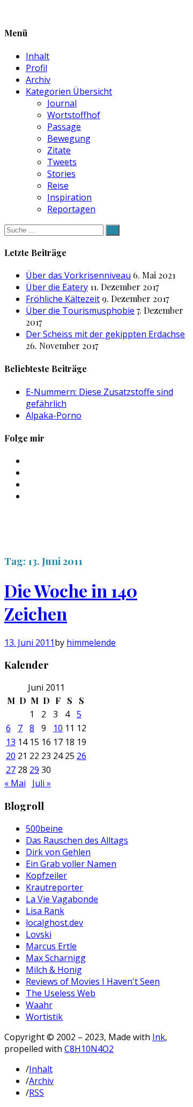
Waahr (39, 1005)
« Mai (15, 783)
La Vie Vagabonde (62, 899)
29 (34, 770)
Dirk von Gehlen (58, 852)
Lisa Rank (45, 911)
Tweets (62, 162)
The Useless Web (60, 993)
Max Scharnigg (56, 958)
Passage (64, 127)
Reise (58, 185)
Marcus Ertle (51, 946)
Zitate (59, 150)
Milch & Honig (54, 970)
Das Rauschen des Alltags (77, 840)
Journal (62, 103)
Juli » (41, 783)
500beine (44, 828)
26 (81, 756)
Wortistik (44, 1017)
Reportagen (71, 209)
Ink (158, 1037)
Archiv (38, 80)
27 (11, 770)
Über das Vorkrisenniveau (78, 275)
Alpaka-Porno (53, 415)
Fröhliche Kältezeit (63, 299)
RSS (36, 1092)
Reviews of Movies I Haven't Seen (93, 981)
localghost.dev (54, 922)
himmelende (91, 642)
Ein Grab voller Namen (71, 864)
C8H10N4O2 (89, 1049)
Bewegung (69, 138)
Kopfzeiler (46, 875)
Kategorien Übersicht (69, 91)
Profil (36, 68)
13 (11, 742)
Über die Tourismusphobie (80, 310)
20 (11, 756)
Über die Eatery (57, 287)
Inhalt (37, 56)
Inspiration (69, 197)
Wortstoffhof (73, 115)
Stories (61, 174)
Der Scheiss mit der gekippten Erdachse (105, 334)
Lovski (38, 934)
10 (58, 728)
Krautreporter (54, 887)
